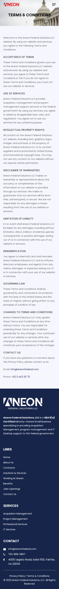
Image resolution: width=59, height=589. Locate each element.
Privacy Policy (17, 576)
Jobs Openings (11, 489)
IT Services (9, 529)
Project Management (15, 519)
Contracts (9, 467)
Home (6, 457)
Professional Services (15, 524)
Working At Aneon (13, 478)
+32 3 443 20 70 (21, 376)
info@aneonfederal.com (24, 369)
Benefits (8, 483)
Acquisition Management (17, 513)
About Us (8, 462)
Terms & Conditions (38, 576)
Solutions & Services (14, 473)
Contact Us (9, 494)
